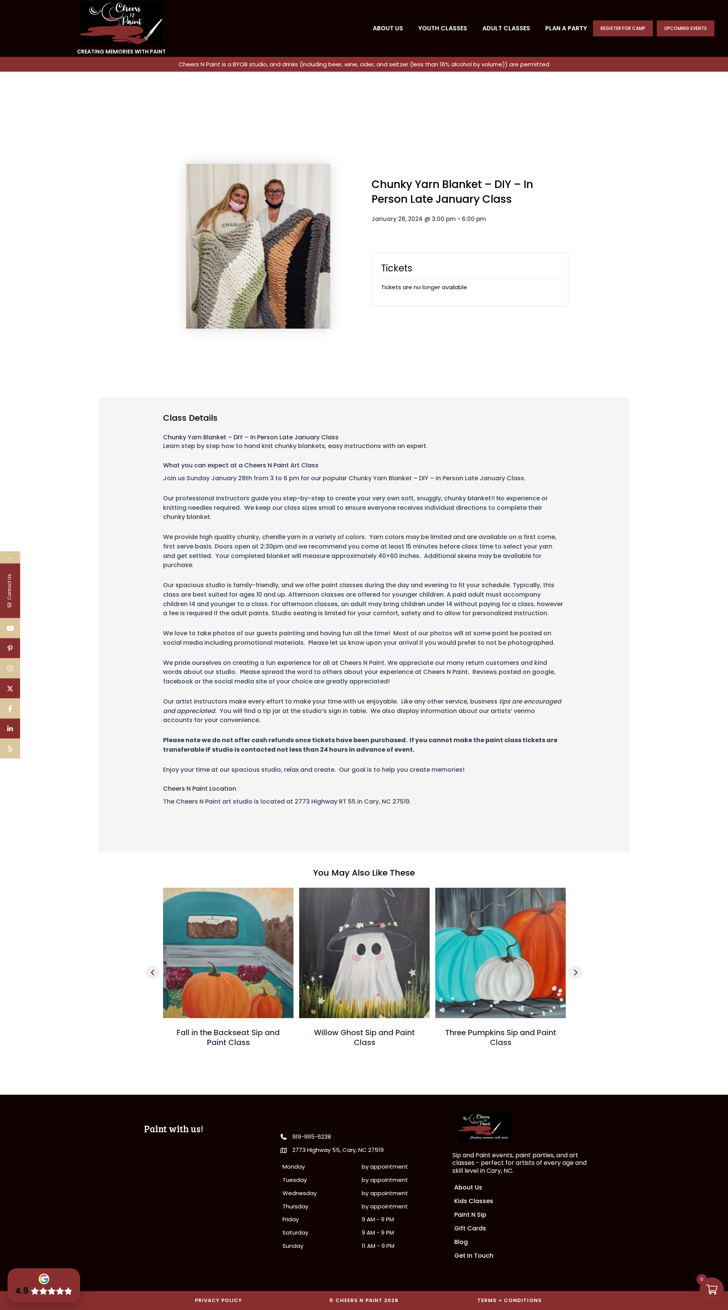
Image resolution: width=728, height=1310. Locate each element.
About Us (388, 28)
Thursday (295, 1206)
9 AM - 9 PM (378, 1219)
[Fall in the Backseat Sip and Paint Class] (228, 953)
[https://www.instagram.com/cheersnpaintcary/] (10, 668)
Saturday (295, 1232)
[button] (152, 972)
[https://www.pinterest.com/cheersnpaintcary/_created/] (10, 648)
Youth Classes (442, 28)
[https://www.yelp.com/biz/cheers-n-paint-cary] (10, 749)
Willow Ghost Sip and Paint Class (364, 1037)
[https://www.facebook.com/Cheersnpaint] (10, 709)
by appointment (385, 1167)
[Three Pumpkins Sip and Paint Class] (500, 953)
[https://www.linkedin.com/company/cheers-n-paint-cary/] (10, 729)
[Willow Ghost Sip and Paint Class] (364, 953)
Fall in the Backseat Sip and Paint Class (228, 1037)
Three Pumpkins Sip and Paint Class (500, 1037)
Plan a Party (566, 28)
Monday (293, 1167)
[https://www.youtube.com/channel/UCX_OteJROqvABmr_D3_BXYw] (10, 628)
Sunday (292, 1246)
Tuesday (294, 1180)
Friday (290, 1219)
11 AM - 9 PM (378, 1246)
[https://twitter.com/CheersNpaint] (10, 689)
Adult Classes (506, 28)
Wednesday (299, 1193)
